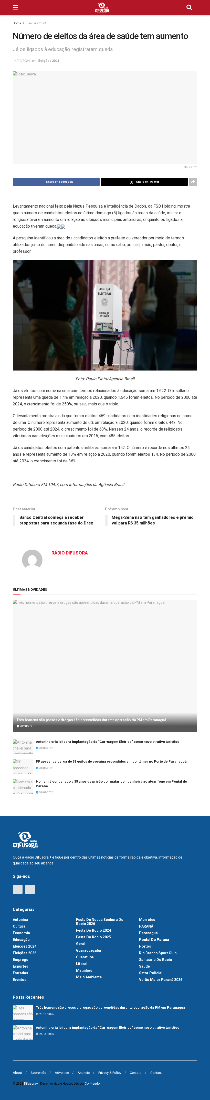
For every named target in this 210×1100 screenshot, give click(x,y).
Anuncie (84, 1073)
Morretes (147, 920)
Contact (156, 1073)
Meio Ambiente (89, 977)
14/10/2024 (21, 61)
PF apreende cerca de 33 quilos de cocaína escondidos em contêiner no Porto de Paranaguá (111, 761)
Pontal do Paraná (154, 940)
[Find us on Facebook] (18, 889)
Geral (80, 944)
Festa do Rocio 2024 (93, 930)
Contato (136, 1073)
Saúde (144, 966)
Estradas (20, 973)
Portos (145, 946)
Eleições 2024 (36, 23)
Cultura (19, 926)
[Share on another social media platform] (193, 182)
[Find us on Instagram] (30, 889)
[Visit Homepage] (102, 8)
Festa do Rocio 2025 (93, 937)
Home (17, 23)
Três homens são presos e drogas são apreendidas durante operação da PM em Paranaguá (91, 720)
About (17, 1073)
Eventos (19, 980)
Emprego (20, 960)
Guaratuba (85, 957)
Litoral (81, 964)
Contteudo (92, 1083)
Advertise (62, 1073)
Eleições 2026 (24, 953)
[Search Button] (189, 7)
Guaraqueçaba (88, 950)
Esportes (20, 966)
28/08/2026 (26, 726)
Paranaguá (148, 933)
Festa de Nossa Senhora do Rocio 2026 (99, 922)
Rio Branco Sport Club (157, 953)
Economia (21, 933)
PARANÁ (146, 926)
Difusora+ (31, 1083)
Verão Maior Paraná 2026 (160, 980)
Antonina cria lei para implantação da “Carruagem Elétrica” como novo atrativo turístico (107, 742)
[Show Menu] (15, 7)
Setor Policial (150, 973)
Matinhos (84, 970)
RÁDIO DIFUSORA (69, 553)
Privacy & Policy (109, 1073)
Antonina (20, 920)
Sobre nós (38, 1073)
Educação (21, 940)
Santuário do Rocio (155, 960)
